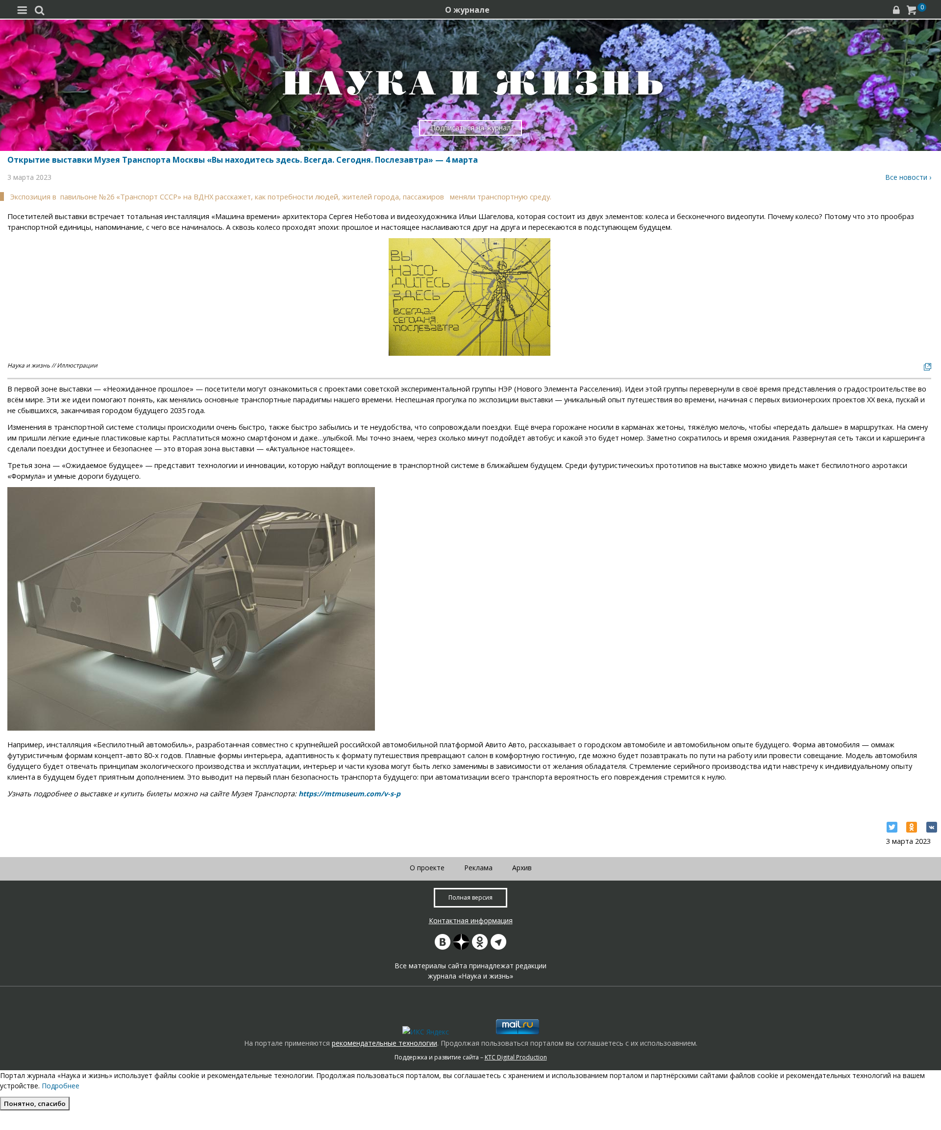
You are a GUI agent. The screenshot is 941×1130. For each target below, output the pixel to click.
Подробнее (60, 1085)
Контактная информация (471, 920)
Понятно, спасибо (35, 1103)
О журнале (467, 9)
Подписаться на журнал (471, 127)
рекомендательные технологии (384, 1043)
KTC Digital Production (516, 1057)
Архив (522, 867)
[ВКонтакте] (931, 827)
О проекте (427, 867)
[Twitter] (892, 827)
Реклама (478, 867)
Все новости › (908, 177)
